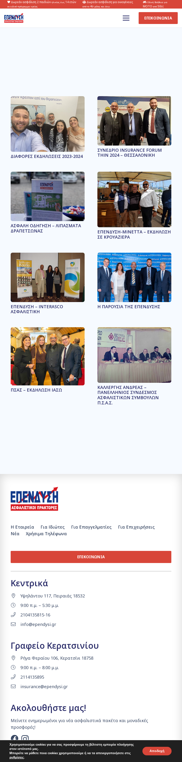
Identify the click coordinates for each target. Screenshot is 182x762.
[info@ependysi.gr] (15, 624)
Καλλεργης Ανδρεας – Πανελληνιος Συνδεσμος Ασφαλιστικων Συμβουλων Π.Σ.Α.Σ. (128, 395)
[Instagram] (25, 739)
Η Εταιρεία (22, 527)
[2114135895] (15, 677)
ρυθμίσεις (16, 757)
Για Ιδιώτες (53, 527)
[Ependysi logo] (13, 18)
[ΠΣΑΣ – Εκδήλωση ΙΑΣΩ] (48, 330)
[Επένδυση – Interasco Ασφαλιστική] (48, 256)
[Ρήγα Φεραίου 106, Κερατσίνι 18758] (15, 658)
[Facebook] (14, 738)
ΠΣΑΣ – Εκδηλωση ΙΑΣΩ (36, 390)
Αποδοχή (157, 751)
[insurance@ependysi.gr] (15, 686)
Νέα (15, 533)
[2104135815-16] (15, 614)
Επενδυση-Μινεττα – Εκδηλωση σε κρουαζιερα (134, 234)
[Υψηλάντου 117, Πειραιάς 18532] (15, 595)
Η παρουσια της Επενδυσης (128, 306)
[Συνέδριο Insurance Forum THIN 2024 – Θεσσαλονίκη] (134, 99)
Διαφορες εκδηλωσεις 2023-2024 (47, 156)
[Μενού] (126, 18)
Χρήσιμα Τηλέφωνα (46, 533)
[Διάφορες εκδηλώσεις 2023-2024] (48, 99)
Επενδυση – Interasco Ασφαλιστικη (37, 309)
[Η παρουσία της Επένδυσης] (134, 256)
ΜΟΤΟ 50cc (155, 4)
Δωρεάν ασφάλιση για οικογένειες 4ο (107, 4)
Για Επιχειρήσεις (136, 527)
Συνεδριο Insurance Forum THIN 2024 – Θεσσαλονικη (129, 152)
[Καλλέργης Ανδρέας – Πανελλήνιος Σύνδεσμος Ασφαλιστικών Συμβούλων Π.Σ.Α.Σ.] (134, 330)
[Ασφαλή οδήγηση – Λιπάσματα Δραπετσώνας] (48, 175)
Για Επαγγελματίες (91, 527)
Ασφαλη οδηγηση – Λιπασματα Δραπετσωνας (46, 228)
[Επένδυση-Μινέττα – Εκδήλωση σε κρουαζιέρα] (134, 175)
